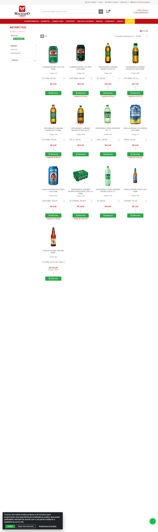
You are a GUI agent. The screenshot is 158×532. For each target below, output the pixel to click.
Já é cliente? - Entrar (95, 2)
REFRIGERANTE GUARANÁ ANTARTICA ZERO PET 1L (80, 129)
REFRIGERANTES (16, 53)
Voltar (145, 31)
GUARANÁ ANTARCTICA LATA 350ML (53, 68)
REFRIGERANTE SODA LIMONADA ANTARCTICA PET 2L (108, 191)
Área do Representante (141, 2)
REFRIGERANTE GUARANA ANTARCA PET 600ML (53, 129)
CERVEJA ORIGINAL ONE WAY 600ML (53, 252)
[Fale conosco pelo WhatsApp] (152, 521)
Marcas (15, 60)
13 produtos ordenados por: (124, 36)
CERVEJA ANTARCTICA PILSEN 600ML (135, 191)
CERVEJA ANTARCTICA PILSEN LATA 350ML (53, 191)
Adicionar (54, 93)
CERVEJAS (14, 49)
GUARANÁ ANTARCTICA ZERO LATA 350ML (81, 68)
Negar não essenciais (26, 526)
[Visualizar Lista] (46, 36)
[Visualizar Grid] (42, 36)
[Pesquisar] (101, 11)
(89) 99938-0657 (141, 13)
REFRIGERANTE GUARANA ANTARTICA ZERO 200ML (135, 68)
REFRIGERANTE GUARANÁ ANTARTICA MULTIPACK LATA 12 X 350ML (80, 192)
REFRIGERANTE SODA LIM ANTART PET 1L (108, 129)
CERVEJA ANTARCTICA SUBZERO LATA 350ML (135, 129)
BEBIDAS (14, 46)
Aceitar (10, 526)
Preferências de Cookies (47, 526)
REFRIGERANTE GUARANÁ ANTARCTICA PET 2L (108, 68)
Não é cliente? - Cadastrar (117, 2)
